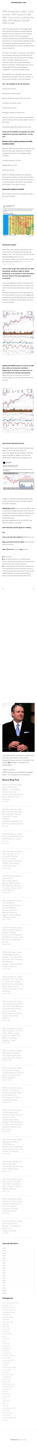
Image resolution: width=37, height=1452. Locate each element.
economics (15, 559)
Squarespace (22, 1440)
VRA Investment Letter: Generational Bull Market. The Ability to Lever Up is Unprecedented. (12, 1226)
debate (5, 1346)
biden (5, 1324)
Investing (25, 561)
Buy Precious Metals (10, 1303)
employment (7, 1360)
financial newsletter (17, 576)
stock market (26, 573)
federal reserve (25, 559)
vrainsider (17, 564)
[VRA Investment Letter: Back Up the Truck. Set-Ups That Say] (26, 588)
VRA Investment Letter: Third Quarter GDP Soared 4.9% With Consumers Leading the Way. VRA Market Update (18, 16)
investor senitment (7, 571)
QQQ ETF (5, 573)
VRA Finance (27, 576)
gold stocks (7, 1375)
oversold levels (18, 573)
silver (5, 1410)
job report (6, 1389)
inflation (20, 561)
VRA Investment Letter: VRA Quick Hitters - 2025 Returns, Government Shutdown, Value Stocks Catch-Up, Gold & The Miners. (12, 1145)
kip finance (30, 568)
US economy (7, 1317)
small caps (7, 1413)
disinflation (6, 1348)
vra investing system (9, 566)
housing (15, 561)
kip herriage (9, 568)
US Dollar (6, 1315)
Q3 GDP (32, 571)
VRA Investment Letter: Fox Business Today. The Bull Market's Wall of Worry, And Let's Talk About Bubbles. (12, 1073)
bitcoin (5, 1327)
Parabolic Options (9, 1310)
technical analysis (9, 1418)
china (5, 1339)
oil (4, 1398)
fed (20, 559)
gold (5, 1372)
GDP (28, 571)
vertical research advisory (23, 566)
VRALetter (23, 564)
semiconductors (6, 564)
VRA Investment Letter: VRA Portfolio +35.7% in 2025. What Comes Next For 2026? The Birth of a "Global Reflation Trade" (12, 1034)
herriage (9, 561)
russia (5, 1406)
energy (5, 1363)
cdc (4, 1336)
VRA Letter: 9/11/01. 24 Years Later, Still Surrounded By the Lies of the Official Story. (12, 1165)
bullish (10, 559)
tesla (4, 1420)
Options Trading (8, 1308)
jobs (4, 1391)
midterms (6, 1394)
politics (6, 1401)
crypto (5, 1343)
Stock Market (8, 1312)
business (6, 1334)
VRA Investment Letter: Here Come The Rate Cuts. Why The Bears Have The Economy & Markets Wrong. (12, 1184)
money (5, 1396)
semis (15, 571)
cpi (4, 1341)
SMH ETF (10, 573)
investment (31, 561)
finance (4, 561)
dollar (5, 1351)
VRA (13, 564)
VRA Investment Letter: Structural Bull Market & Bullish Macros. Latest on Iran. (12, 837)
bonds (5, 559)
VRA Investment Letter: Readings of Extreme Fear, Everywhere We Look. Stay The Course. (12, 1054)
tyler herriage (7, 557)
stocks (4, 576)
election (6, 1358)
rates (5, 1403)
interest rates (8, 1384)
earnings (6, 1353)
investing (9, 576)
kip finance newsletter (20, 568)
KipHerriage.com (18, 2)
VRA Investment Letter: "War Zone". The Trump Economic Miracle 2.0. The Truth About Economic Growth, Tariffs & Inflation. (12, 1204)
